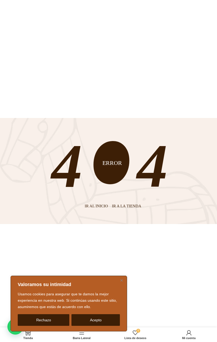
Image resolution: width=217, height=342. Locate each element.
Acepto (96, 320)
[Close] (121, 280)
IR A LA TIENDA (126, 206)
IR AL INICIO (96, 206)
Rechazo (43, 320)
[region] (69, 303)
